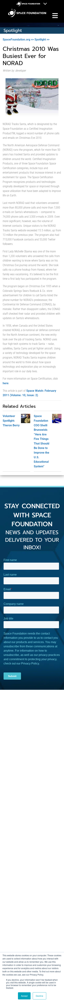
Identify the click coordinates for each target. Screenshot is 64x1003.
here (6, 383)
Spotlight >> (41, 39)
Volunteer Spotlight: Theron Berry (11, 420)
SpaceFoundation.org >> (18, 39)
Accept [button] (24, 995)
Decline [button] (39, 995)
